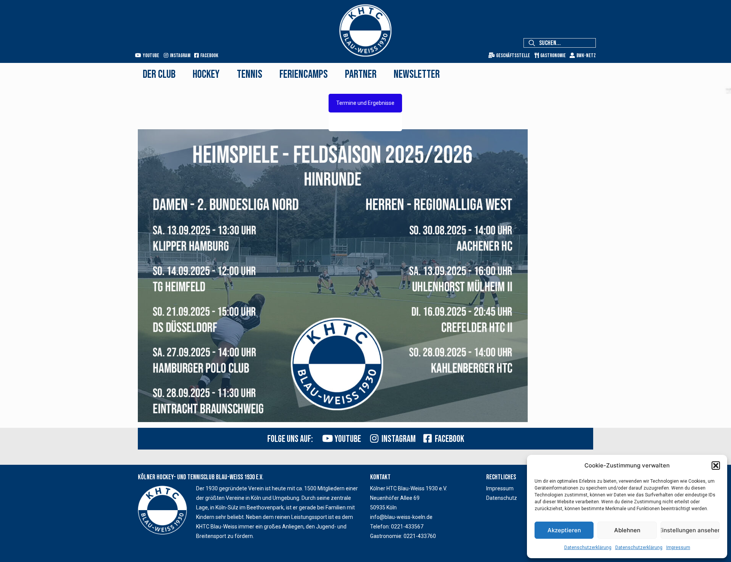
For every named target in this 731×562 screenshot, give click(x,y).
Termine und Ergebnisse (365, 103)
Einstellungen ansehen (690, 530)
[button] (716, 465)
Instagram (179, 55)
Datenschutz (501, 498)
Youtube (150, 55)
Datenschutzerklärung (587, 547)
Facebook (208, 55)
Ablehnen (627, 530)
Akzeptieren (564, 530)
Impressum (678, 547)
